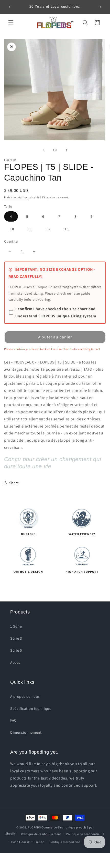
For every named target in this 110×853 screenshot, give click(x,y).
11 (30, 228)
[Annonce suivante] (100, 7)
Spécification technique (30, 708)
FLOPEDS (34, 827)
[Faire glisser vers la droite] (66, 150)
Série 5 (16, 650)
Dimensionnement (25, 732)
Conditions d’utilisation (28, 842)
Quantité (11, 241)
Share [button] (14, 482)
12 (48, 228)
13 (66, 228)
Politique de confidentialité (85, 834)
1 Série (16, 626)
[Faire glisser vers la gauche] (43, 150)
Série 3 (16, 638)
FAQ (13, 720)
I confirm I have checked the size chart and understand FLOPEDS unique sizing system (55, 312)
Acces (15, 662)
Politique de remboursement (41, 834)
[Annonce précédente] (9, 7)
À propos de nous (25, 696)
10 (12, 228)
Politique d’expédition (65, 842)
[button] (11, 22)
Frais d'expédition (16, 197)
